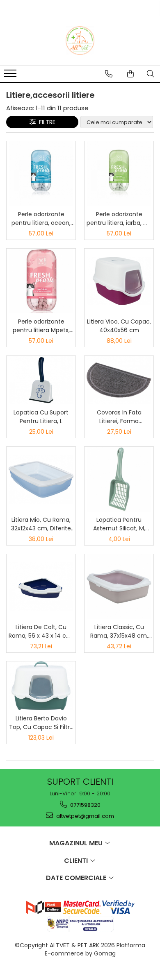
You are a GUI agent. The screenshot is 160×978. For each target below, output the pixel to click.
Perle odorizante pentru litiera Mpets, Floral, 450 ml (41, 326)
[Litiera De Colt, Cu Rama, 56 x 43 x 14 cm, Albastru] (41, 586)
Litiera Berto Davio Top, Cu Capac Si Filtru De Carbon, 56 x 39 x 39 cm (41, 722)
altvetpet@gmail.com (84, 816)
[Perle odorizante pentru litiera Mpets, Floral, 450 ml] (41, 281)
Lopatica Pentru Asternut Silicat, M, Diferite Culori (119, 524)
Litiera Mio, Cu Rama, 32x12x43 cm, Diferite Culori (41, 524)
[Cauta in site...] (150, 74)
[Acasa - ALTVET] (80, 40)
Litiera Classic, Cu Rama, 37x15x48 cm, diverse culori (119, 631)
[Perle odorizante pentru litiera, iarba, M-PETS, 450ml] (119, 173)
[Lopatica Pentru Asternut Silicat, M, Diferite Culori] (119, 479)
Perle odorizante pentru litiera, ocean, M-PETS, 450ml (41, 218)
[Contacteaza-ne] (108, 74)
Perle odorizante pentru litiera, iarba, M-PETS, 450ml (119, 218)
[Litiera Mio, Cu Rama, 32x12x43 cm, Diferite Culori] (41, 479)
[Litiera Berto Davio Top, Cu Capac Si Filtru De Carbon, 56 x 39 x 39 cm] (41, 685)
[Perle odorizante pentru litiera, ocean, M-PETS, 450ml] (41, 173)
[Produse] (11, 76)
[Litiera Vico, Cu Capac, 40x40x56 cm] (119, 281)
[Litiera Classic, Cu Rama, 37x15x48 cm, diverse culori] (119, 586)
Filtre (45, 122)
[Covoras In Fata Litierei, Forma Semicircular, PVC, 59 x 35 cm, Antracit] (119, 380)
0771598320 (85, 805)
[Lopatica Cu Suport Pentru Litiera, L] (41, 380)
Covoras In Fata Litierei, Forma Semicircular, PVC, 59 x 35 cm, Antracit (119, 417)
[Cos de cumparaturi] (130, 74)
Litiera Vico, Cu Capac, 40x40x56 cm (119, 325)
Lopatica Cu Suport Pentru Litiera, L (41, 416)
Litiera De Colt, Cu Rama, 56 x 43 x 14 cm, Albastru (41, 631)
